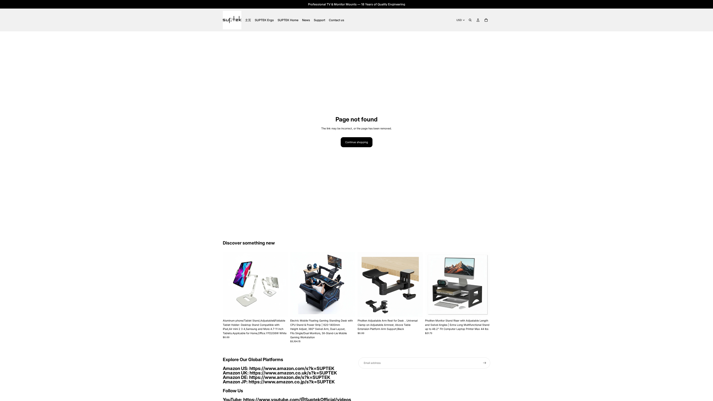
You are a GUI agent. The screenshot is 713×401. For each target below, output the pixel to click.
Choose (487, 311)
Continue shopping (356, 142)
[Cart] (486, 20)
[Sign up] (485, 363)
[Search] (470, 20)
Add (285, 311)
